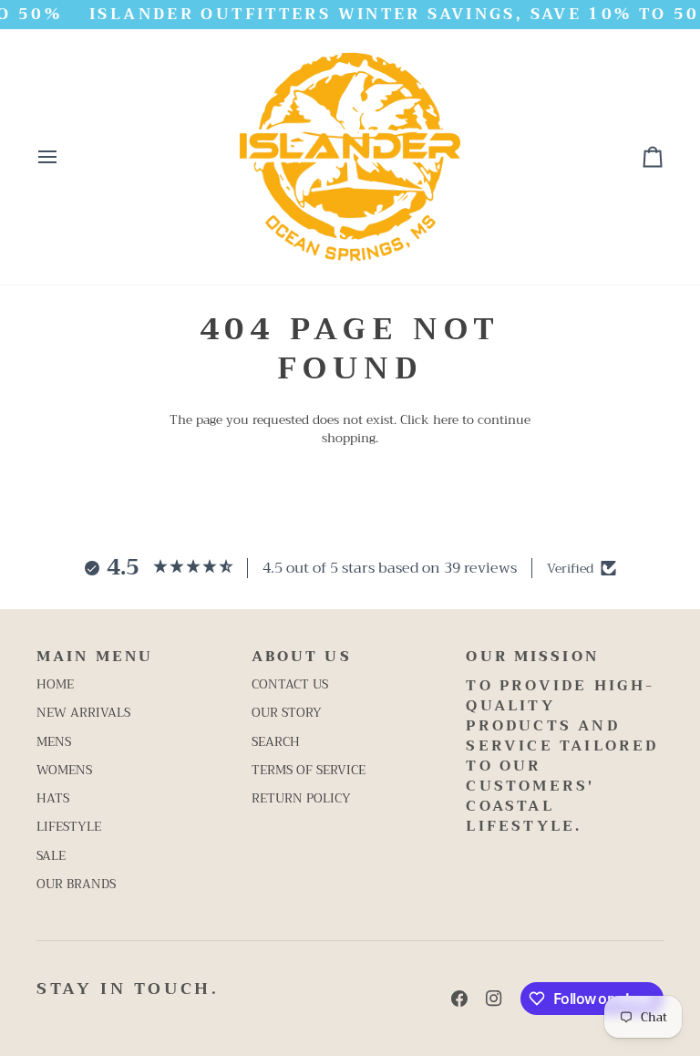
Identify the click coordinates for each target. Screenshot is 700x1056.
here (445, 419)
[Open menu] (63, 157)
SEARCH (276, 741)
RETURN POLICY (301, 798)
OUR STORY (287, 712)
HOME (55, 684)
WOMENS (64, 770)
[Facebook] (459, 998)
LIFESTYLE (68, 826)
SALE (51, 855)
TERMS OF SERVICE (308, 770)
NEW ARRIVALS (83, 712)
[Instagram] (494, 998)
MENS (53, 741)
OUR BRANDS (76, 884)
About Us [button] (302, 657)
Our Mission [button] (532, 657)
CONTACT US (290, 684)
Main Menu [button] (94, 657)
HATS (52, 798)
